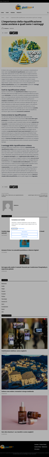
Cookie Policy (14, 228)
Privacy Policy (21, 228)
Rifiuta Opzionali (24, 234)
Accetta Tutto (24, 236)
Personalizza (24, 231)
